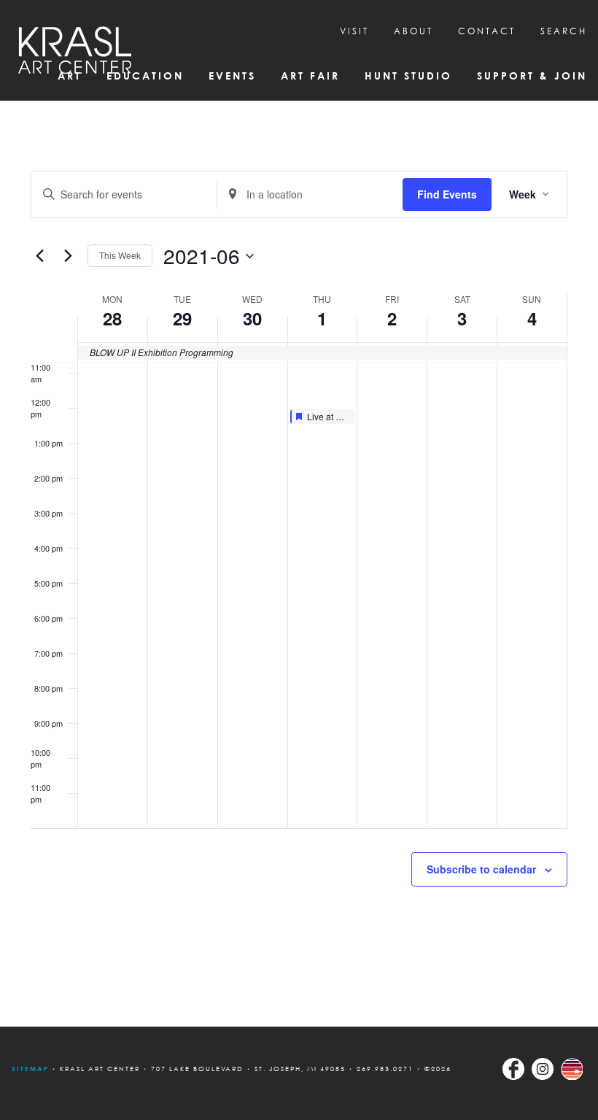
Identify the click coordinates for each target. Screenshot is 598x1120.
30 (252, 318)
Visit (354, 31)
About (413, 31)
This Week (120, 255)
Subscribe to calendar (481, 869)
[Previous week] (39, 256)
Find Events (447, 194)
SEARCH (563, 31)
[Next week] (68, 256)
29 (182, 318)
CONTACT (487, 31)
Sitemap (30, 1069)
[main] (299, 564)
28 (112, 318)
